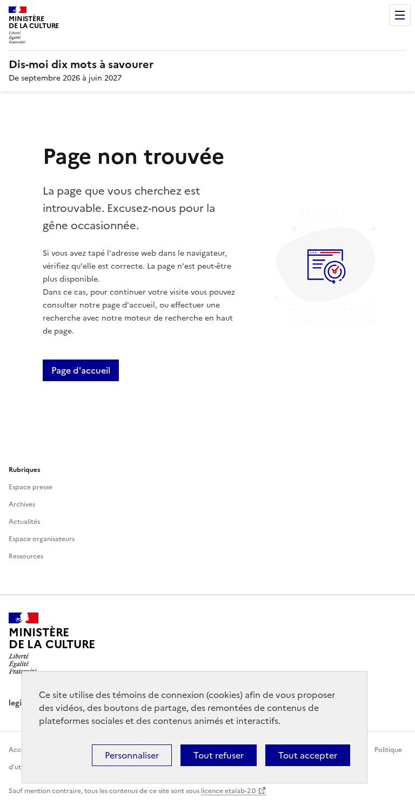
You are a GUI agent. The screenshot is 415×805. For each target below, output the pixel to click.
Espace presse (30, 487)
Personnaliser (132, 755)
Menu (400, 15)
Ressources (26, 556)
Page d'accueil (80, 370)
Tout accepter (307, 755)
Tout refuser (218, 755)
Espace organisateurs (42, 539)
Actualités (24, 522)
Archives (22, 504)
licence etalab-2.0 (228, 791)
